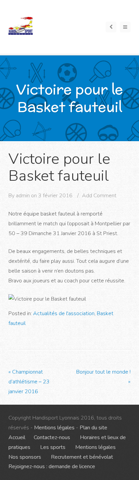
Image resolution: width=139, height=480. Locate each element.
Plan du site (93, 427)
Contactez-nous (52, 437)
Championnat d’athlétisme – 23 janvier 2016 (29, 381)
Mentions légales (54, 427)
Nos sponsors (24, 457)
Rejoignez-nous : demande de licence (51, 466)
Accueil (16, 437)
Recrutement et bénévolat (82, 457)
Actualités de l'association (63, 313)
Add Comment (99, 195)
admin (23, 195)
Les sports (52, 447)
